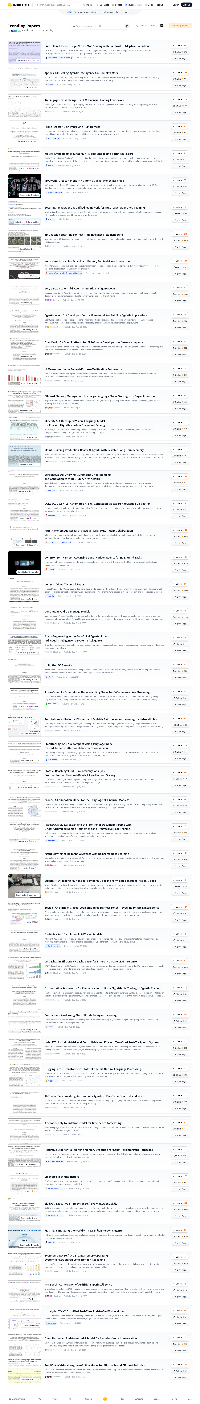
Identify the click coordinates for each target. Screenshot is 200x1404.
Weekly (144, 25)
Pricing (159, 4)
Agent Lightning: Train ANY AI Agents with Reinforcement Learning (87, 854)
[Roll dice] (127, 26)
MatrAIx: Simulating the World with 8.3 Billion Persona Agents (83, 1230)
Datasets (104, 4)
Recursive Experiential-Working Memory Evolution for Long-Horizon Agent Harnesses (99, 1150)
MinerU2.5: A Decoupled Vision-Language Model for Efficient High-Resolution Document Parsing (75, 423)
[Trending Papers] (161, 25)
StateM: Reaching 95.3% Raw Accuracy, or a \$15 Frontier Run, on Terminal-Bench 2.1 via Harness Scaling (80, 773)
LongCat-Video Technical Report (65, 584)
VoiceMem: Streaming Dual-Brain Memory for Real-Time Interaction (87, 261)
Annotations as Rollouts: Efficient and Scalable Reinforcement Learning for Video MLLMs (101, 719)
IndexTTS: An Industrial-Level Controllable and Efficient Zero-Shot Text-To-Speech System (102, 1042)
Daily (136, 25)
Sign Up (187, 4)
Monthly (154, 25)
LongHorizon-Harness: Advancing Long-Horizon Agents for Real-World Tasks (93, 557)
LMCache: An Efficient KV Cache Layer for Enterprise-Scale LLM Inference (91, 961)
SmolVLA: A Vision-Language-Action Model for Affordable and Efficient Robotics (95, 1365)
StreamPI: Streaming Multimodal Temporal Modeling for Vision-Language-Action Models (100, 880)
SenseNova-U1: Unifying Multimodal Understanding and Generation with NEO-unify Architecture (78, 477)
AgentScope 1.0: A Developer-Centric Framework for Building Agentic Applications (96, 315)
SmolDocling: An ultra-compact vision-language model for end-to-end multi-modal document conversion (79, 746)
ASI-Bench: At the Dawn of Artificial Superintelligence (78, 1284)
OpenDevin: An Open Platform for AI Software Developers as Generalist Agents (94, 342)
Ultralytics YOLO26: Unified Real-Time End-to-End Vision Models (85, 1311)
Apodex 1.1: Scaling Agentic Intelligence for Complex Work (81, 73)
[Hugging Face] (105, 1399)
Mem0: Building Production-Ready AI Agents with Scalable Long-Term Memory (94, 450)
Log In (176, 4)
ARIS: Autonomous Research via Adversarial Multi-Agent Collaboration (89, 530)
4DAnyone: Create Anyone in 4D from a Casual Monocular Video (84, 180)
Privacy (55, 1398)
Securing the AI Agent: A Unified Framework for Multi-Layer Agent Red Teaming (95, 207)
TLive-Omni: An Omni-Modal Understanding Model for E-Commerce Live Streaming (97, 692)
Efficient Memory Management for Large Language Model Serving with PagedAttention (100, 396)
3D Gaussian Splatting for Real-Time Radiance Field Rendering (84, 234)
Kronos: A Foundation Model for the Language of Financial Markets (87, 800)
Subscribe (126, 12)
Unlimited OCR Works (58, 665)
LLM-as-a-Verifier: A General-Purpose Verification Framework (83, 369)
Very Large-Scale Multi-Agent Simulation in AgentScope (80, 288)
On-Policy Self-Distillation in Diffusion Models (73, 934)
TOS (39, 1398)
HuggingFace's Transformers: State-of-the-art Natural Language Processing (93, 1069)
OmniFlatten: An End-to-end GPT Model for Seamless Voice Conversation (91, 1338)
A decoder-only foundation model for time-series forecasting (83, 1123)
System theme (18, 1398)
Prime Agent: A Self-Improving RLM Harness (72, 127)
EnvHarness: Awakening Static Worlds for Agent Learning (81, 1015)
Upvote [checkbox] (181, 45)
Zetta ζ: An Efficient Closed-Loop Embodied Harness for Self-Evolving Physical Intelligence (102, 907)
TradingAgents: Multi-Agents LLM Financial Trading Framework (84, 100)
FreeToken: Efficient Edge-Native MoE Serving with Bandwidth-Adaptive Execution (97, 46)
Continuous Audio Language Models (67, 611)
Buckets (134, 4)
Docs (150, 4)
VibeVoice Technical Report (62, 1176)
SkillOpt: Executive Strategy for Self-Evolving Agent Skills (81, 1203)
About (71, 1398)
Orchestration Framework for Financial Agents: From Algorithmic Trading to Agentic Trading (102, 988)
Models (90, 4)
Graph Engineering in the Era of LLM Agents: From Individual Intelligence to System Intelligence (76, 638)
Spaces (118, 4)
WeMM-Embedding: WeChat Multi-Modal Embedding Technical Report (89, 153)
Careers (88, 1398)
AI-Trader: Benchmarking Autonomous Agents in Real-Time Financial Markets (93, 1096)
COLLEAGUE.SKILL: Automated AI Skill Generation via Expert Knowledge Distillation (98, 503)
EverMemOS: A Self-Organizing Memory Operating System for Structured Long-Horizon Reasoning (76, 1257)
